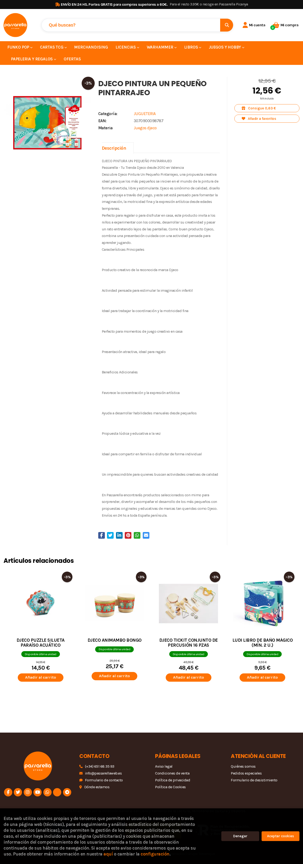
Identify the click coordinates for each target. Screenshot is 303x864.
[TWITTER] (18, 792)
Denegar (240, 836)
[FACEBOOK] (8, 792)
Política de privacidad (172, 780)
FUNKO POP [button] (18, 47)
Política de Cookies (170, 787)
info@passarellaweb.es (103, 773)
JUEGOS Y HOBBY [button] (225, 47)
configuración (155, 854)
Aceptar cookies (280, 836)
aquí (108, 854)
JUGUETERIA (145, 113)
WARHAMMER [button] (160, 47)
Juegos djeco (145, 127)
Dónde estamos (96, 787)
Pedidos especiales (246, 773)
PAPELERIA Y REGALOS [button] (32, 59)
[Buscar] (226, 24)
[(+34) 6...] (47, 792)
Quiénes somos (243, 766)
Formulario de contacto (104, 780)
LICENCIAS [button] (126, 47)
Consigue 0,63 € (261, 108)
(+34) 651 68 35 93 (99, 766)
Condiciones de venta (172, 773)
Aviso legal (164, 766)
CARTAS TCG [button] (52, 47)
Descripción (114, 148)
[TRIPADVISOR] (57, 792)
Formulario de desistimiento (254, 780)
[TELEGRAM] (67, 792)
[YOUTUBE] (37, 792)
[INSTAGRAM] (28, 792)
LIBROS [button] (191, 47)
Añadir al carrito (40, 677)
